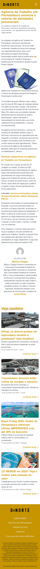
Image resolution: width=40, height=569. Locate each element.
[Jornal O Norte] (11, 4)
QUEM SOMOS (20, 518)
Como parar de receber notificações (20, 536)
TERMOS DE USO (20, 527)
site (35, 56)
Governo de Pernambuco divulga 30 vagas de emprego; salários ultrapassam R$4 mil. (19, 196)
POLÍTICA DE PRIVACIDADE (20, 523)
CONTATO (20, 532)
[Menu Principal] (36, 4)
